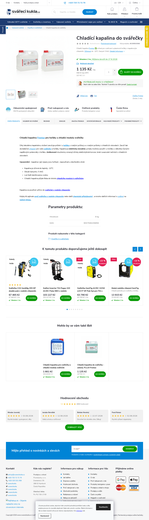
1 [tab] (67, 309)
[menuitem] (19, 22)
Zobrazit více (75, 427)
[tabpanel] (23, 280)
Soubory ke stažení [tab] (30, 121)
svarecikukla (11, 483)
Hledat (89, 12)
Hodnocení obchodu (74, 398)
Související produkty (111, 121)
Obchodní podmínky (70, 491)
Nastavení (44, 516)
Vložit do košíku (132, 72)
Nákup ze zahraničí (70, 498)
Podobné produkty (132, 121)
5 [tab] (75, 309)
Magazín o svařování (98, 498)
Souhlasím (103, 507)
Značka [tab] (78, 121)
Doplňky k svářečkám (60, 239)
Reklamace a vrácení (70, 494)
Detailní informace (116, 51)
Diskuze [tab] (62, 121)
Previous (135, 249)
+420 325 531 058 (15, 480)
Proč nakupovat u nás (71, 488)
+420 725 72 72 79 (15, 478)
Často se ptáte (96, 494)
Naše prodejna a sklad (31, 3)
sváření (121, 196)
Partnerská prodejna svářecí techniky (130, 515)
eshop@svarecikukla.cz (16, 475)
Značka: (138, 96)
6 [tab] (77, 309)
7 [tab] (79, 309)
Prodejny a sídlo (96, 491)
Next (140, 249)
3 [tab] (71, 309)
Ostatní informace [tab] (94, 121)
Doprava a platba (69, 481)
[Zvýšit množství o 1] (115, 70)
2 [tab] (69, 309)
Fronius (91, 48)
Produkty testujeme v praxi (100, 484)
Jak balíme (66, 478)
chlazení (32, 149)
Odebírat (130, 449)
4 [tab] (73, 309)
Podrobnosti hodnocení (108, 44)
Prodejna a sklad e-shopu (100, 488)
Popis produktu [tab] (14, 121)
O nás (8, 3)
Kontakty (17, 3)
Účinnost (88, 51)
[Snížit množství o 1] (115, 73)
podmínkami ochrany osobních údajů (107, 455)
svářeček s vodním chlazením (57, 190)
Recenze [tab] (47, 121)
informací (79, 511)
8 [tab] (81, 309)
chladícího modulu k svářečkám (70, 178)
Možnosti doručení (87, 63)
